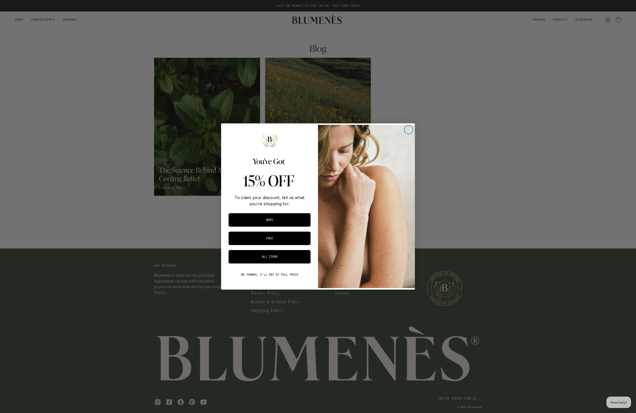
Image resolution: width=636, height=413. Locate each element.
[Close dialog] (408, 129)
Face (269, 238)
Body (269, 220)
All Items (270, 256)
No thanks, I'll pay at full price (269, 274)
